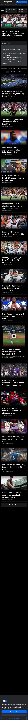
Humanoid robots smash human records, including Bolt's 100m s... (13, 93)
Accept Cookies (14, 711)
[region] (14, 707)
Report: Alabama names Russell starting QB (13, 47)
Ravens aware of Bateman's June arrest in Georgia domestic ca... (13, 382)
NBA (13, 5)
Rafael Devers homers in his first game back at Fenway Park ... (12, 351)
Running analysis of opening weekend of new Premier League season (13, 33)
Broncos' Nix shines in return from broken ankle (13, 233)
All (8, 71)
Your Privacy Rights (14, 718)
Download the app (21, 1)
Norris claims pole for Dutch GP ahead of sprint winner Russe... (13, 178)
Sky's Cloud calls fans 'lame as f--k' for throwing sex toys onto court (12, 58)
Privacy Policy (21, 708)
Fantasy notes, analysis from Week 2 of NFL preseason (12, 260)
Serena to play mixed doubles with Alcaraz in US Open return (14, 54)
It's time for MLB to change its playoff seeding (12, 62)
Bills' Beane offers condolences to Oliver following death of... (11, 150)
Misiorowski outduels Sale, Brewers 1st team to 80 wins (13, 467)
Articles (13, 71)
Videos (19, 71)
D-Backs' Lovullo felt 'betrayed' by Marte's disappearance (11, 410)
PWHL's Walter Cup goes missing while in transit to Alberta (13, 439)
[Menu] (1, 2)
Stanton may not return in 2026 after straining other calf (12, 50)
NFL (10, 5)
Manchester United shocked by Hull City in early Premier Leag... (12, 206)
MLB (20, 5)
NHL (16, 5)
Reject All (14, 715)
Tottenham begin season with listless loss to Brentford (12, 121)
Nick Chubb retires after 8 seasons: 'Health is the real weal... (13, 316)
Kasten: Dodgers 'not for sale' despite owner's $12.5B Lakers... (12, 288)
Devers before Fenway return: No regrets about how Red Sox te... (12, 495)
